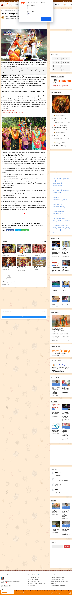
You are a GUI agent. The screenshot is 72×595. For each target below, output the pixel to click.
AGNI (54, 181)
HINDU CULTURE (66, 190)
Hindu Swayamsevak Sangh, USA (60, 581)
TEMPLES (67, 220)
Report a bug (68, 593)
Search (67, 546)
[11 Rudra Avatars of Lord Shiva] (61, 104)
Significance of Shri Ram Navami (66, 289)
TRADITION (56, 4)
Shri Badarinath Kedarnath (58, 585)
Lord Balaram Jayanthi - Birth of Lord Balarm (13, 112)
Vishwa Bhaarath (34, 579)
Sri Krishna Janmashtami (8, 253)
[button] (69, 4)
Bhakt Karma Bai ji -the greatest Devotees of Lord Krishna (62, 136)
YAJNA (67, 227)
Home (2, 10)
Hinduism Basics (56, 202)
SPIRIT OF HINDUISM (61, 218)
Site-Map (58, 593)
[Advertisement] (35, 24)
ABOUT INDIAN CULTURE (57, 178)
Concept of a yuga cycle (60, 145)
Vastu (67, 225)
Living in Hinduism (57, 216)
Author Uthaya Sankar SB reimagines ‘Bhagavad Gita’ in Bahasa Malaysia (56, 390)
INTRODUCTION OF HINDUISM (58, 211)
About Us (3, 1)
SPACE (54, 218)
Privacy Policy (17, 1)
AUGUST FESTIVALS (16, 223)
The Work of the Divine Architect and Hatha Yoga (56, 269)
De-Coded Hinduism (57, 185)
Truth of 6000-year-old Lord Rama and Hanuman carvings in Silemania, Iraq (66, 531)
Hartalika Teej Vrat (22, 253)
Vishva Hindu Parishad (35, 581)
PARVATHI (13, 225)
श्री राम (54, 232)
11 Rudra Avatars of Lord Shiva (61, 119)
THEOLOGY (63, 223)
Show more (43, 241)
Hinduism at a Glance (57, 209)
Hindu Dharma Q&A (57, 199)
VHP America (33, 585)
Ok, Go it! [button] (4, 592)
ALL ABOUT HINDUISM (61, 181)
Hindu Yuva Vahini (34, 577)
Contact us (9, 1)
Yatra (62, 230)
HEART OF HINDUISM (57, 190)
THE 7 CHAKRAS (56, 223)
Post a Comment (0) (24, 317)
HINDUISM (15, 4)
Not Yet (35, 19)
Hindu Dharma (56, 197)
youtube (57, 69)
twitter (57, 62)
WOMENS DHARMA (9, 10)
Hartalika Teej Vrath (27, 223)
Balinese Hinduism (57, 183)
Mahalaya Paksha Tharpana (54, 289)
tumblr (66, 66)
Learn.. (10, 589)
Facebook (11, 230)
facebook (57, 58)
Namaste (64, 303)
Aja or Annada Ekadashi (8, 110)
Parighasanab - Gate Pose (60, 127)
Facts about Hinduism (57, 188)
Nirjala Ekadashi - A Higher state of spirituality (39, 267)
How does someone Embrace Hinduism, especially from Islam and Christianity (66, 434)
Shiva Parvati (33, 225)
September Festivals (23, 225)
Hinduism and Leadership (58, 206)
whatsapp (66, 58)
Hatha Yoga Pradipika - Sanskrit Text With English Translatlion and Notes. (65, 252)
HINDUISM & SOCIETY (57, 192)
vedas (66, 230)
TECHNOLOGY (60, 220)
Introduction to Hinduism (58, 213)
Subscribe (46, 19)
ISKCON (54, 583)
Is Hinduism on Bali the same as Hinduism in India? (56, 413)
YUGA (58, 230)
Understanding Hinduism (58, 225)
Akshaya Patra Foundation (58, 577)
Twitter (18, 230)
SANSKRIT (64, 216)
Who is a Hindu (61, 227)
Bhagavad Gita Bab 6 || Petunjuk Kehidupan (60, 331)
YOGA (54, 230)
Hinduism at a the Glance (55, 431)
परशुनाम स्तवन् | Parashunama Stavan (56, 529)
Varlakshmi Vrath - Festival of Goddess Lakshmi (14, 114)
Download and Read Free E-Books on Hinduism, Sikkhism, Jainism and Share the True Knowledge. (61, 85)
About (33, 593)
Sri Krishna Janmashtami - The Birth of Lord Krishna (8, 282)
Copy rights (52, 593)
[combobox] (29, 13)
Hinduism (65, 199)
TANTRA (54, 220)
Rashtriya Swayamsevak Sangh (37, 583)
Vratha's (40, 225)
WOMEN (54, 227)
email (67, 69)
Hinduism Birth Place (57, 204)
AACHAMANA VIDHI (55, 303)
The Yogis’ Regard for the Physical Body (65, 269)
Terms (62, 593)
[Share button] (30, 230)
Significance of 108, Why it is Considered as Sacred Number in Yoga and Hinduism (56, 252)
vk (57, 66)
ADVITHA (66, 178)
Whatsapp (25, 230)
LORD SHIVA (37, 223)
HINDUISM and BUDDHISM (58, 195)
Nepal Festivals (6, 225)
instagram (66, 62)
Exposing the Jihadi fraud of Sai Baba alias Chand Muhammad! (65, 390)
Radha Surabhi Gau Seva (58, 579)
